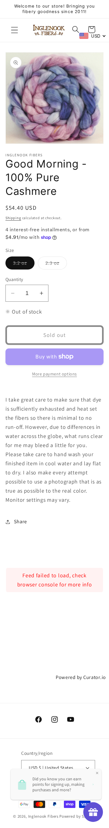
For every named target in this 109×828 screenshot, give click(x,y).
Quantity (14, 279)
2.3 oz (56, 264)
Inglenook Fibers (43, 816)
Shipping (13, 217)
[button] (15, 30)
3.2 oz (24, 264)
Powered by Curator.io (81, 677)
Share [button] (20, 521)
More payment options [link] (54, 374)
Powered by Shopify (77, 816)
